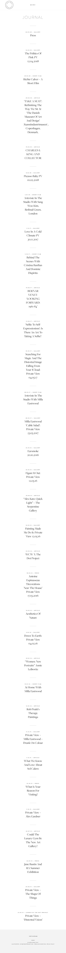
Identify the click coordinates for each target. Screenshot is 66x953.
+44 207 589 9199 (15, 944)
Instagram (33, 936)
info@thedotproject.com (26, 944)
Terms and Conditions (40, 944)
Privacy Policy (50, 944)
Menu (33, 5)
